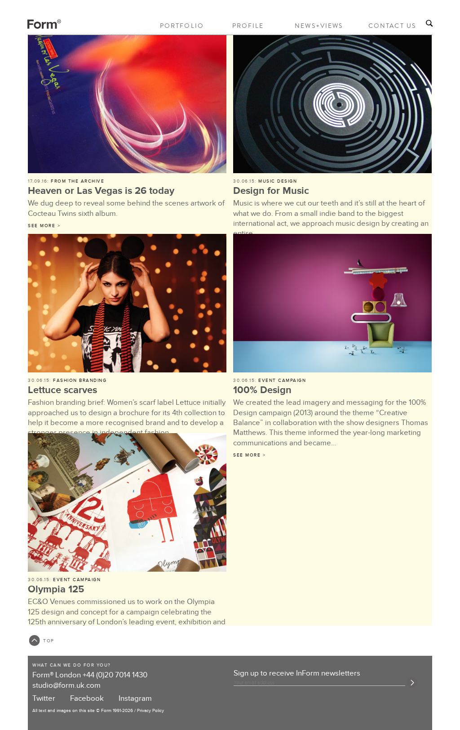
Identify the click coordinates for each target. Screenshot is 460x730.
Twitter (43, 698)
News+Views (319, 26)
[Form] (36, 27)
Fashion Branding (79, 380)
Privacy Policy (150, 710)
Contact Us (392, 26)
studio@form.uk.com (66, 685)
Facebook (87, 698)
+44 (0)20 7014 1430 (115, 675)
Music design (277, 181)
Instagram (135, 698)
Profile (248, 26)
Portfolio (182, 26)
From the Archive (77, 181)
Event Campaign (282, 380)
